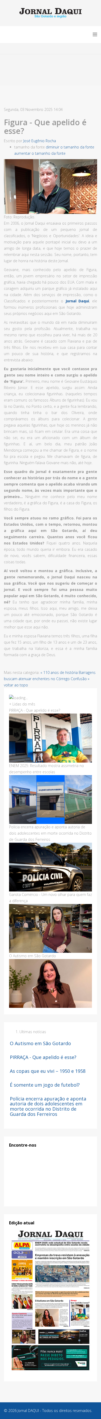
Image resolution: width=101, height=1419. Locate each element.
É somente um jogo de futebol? (45, 1085)
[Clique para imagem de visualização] (50, 186)
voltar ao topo (16, 684)
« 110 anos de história (59, 672)
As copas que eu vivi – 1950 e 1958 (47, 1071)
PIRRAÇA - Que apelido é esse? (43, 1057)
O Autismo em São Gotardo (40, 1043)
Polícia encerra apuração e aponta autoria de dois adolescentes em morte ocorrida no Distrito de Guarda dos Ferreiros (48, 1106)
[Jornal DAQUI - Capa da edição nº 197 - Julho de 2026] (50, 1300)
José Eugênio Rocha (39, 140)
